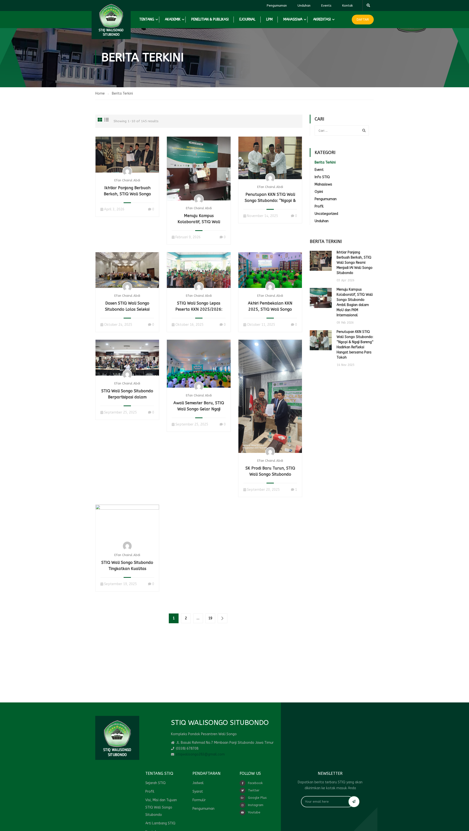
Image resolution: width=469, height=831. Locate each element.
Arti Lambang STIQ (160, 823)
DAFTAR (363, 19)
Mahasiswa (323, 184)
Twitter (253, 790)
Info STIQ (322, 177)
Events (326, 5)
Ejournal (247, 19)
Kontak (347, 5)
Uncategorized (326, 214)
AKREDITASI (322, 19)
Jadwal (198, 783)
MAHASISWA (292, 19)
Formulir (199, 800)
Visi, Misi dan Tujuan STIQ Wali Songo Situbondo (161, 807)
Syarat (197, 791)
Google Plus (257, 797)
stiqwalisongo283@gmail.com (200, 754)
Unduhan (304, 5)
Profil (319, 206)
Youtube (254, 812)
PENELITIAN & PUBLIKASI (210, 19)
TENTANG (146, 19)
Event (319, 170)
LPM (269, 19)
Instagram (255, 805)
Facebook (255, 783)
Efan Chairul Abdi (127, 180)
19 (210, 618)
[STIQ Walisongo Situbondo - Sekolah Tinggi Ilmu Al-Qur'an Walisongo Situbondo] (111, 19)
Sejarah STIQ (155, 783)
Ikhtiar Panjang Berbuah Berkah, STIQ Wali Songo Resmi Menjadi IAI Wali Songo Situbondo (355, 262)
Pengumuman (277, 5)
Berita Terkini (325, 162)
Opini (319, 192)
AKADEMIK (173, 19)
